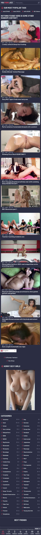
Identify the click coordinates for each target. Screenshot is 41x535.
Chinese (11, 465)
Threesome (32, 491)
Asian (11, 426)
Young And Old (32, 511)
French (11, 511)
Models (14, 533)
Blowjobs (11, 449)
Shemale (32, 478)
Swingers (32, 481)
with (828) (27, 11)
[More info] (38, 41)
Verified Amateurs (32, 497)
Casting (11, 458)
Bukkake (11, 455)
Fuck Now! (38, 533)
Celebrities (11, 462)
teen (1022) (16, 11)
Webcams (32, 507)
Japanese (32, 442)
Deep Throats (11, 491)
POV (32, 468)
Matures (32, 455)
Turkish (32, 494)
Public (32, 471)
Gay (32, 419)
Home (2, 533)
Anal (11, 423)
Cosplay (11, 475)
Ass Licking (11, 429)
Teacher (32, 484)
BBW (11, 436)
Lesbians (32, 445)
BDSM (11, 439)
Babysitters (11, 432)
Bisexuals (11, 445)
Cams (32, 533)
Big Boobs (11, 442)
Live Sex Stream (26, 533)
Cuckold (11, 481)
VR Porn (32, 504)
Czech (11, 488)
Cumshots (11, 484)
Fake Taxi (11, 504)
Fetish (11, 507)
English (5, 350)
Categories (8, 533)
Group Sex (32, 429)
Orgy (32, 462)
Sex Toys (32, 475)
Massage (32, 449)
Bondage (11, 452)
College (11, 468)
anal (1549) (6, 11)
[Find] (39, 3)
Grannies (32, 426)
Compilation (11, 471)
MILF (32, 458)
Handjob (32, 432)
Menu (37, 528)
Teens (32, 488)
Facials (11, 501)
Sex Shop (11, 361)
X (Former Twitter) (11, 357)
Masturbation (32, 452)
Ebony (11, 497)
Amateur (11, 419)
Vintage (32, 501)
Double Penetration (11, 494)
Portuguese (32, 465)
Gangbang (11, 514)
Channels (20, 533)
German (32, 423)
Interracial (32, 439)
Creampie (11, 478)
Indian (32, 436)
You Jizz (7, 3)
